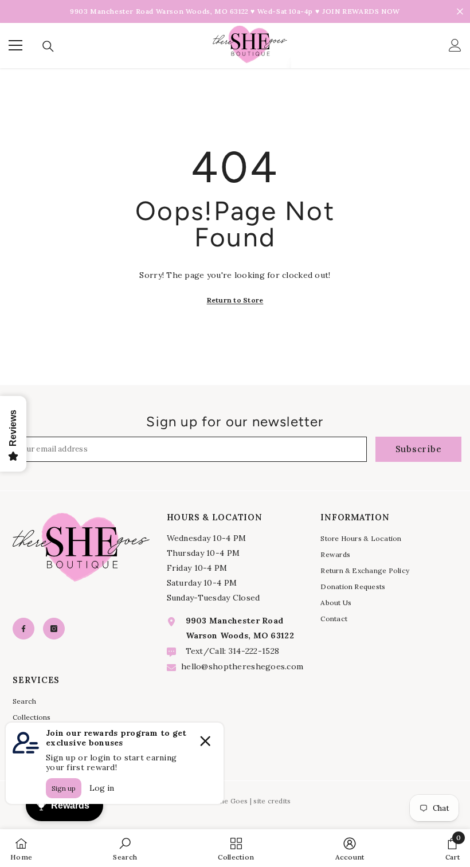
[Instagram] (54, 629)
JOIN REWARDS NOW (361, 11)
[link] (125, 848)
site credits (272, 801)
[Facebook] (23, 629)
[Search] (48, 46)
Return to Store (235, 300)
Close (460, 11)
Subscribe (418, 449)
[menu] (15, 45)
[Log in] (455, 45)
